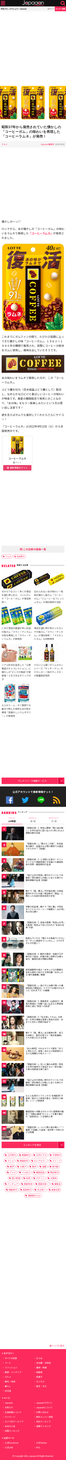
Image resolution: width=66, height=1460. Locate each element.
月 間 (54, 820)
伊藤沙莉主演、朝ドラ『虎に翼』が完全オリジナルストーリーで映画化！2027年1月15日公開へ (45, 909)
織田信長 (40, 1172)
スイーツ (56, 1160)
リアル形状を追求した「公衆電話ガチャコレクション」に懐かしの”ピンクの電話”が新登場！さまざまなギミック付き (16, 672)
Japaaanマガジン (44, 1402)
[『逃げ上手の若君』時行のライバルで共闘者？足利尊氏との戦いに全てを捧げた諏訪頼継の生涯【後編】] (13, 1086)
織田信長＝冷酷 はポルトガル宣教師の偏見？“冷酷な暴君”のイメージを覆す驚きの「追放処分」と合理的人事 (45, 1114)
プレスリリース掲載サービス (32, 780)
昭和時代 (21, 556)
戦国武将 (24, 1160)
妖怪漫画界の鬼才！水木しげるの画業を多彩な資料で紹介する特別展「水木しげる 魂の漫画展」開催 (44, 972)
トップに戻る (57, 1345)
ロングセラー (40, 1160)
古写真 (8, 1390)
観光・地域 (10, 1381)
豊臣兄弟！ (43, 1183)
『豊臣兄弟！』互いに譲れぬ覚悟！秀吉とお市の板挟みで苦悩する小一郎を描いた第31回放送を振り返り (44, 1067)
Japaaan (33, 3)
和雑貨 (39, 1372)
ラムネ (8, 556)
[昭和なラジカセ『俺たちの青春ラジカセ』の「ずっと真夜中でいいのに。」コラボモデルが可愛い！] (13, 944)
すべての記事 (11, 1358)
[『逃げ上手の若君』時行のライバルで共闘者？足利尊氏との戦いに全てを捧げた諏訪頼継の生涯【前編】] (13, 881)
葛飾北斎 (55, 1189)
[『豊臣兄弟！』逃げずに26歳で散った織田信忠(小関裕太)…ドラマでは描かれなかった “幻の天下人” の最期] (13, 991)
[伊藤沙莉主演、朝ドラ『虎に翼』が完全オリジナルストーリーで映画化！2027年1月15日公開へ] (13, 912)
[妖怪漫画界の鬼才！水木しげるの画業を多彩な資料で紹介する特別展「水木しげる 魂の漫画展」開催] (13, 975)
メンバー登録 (60, 9)
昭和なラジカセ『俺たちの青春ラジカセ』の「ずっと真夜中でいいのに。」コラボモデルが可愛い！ (45, 941)
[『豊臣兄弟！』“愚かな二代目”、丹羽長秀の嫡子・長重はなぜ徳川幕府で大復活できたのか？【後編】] (13, 849)
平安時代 (56, 1154)
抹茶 (28, 1178)
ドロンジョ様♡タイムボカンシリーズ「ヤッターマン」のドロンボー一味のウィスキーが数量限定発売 (48, 670)
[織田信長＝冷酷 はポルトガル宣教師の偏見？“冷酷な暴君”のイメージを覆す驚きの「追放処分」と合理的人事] (13, 1117)
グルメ (4, 144)
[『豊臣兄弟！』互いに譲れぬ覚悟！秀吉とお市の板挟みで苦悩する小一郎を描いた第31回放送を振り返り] (13, 1070)
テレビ (13, 1172)
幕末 (34, 1166)
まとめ (39, 1358)
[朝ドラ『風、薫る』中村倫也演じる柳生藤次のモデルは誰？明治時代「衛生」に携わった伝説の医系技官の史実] (13, 897)
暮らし (8, 1386)
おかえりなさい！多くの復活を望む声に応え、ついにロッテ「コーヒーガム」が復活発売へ (16, 597)
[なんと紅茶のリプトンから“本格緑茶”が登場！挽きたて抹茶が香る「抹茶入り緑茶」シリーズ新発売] (13, 1101)
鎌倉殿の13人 (34, 1195)
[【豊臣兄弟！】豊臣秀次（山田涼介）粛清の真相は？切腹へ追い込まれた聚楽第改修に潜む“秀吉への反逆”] (13, 1007)
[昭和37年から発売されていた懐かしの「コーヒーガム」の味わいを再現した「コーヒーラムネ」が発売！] (33, 103)
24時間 (12, 820)
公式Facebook (9, 800)
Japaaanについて (44, 1407)
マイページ (10, 1416)
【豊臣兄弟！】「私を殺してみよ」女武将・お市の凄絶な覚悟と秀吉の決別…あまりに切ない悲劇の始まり (44, 1019)
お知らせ (9, 1407)
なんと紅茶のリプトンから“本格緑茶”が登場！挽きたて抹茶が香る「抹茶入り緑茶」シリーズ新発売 (44, 1098)
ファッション (11, 1367)
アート (8, 1362)
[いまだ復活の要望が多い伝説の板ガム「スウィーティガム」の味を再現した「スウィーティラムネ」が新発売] (17, 616)
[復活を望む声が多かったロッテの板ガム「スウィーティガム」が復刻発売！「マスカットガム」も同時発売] (49, 616)
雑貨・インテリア (13, 1372)
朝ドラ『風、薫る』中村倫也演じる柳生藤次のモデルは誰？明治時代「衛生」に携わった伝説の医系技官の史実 (44, 893)
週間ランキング (43, 1426)
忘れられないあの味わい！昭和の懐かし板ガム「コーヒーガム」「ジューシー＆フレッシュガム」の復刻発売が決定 (49, 597)
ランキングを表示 (32, 1145)
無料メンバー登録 (44, 1416)
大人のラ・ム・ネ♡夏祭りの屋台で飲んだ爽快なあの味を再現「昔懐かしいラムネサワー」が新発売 (16, 710)
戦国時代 (26, 1154)
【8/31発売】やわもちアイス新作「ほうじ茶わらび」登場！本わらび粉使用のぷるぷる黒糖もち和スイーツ (44, 1051)
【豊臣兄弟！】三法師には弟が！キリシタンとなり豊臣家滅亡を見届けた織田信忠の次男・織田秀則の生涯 (44, 862)
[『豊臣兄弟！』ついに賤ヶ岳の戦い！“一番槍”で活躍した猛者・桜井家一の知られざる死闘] (13, 1133)
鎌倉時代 (13, 1189)
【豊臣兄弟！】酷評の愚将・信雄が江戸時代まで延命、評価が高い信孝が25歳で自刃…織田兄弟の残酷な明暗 (44, 956)
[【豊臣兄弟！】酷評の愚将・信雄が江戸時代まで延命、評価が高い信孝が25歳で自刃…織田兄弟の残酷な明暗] (13, 960)
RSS (56, 800)
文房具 (53, 1178)
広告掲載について (13, 1412)
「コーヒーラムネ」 (41, 233)
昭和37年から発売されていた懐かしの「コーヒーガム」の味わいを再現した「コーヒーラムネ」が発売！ (31, 131)
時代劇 (55, 1166)
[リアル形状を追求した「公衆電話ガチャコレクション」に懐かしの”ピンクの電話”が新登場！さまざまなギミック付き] (17, 653)
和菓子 (39, 1376)
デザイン (40, 1178)
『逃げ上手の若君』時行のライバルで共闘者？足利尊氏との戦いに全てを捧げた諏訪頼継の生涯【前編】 (44, 878)
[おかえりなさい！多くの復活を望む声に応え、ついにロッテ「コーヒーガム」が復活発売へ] (17, 579)
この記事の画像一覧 (34, 549)
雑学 (12, 1166)
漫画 (44, 1166)
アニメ (11, 1160)
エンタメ (40, 1381)
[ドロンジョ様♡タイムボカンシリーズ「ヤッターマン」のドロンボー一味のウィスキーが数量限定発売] (49, 653)
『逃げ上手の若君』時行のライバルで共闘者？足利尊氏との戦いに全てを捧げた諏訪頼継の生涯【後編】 (44, 1082)
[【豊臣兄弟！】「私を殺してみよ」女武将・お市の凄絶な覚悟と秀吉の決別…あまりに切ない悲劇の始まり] (13, 1023)
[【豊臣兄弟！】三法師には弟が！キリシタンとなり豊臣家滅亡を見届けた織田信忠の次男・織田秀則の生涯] (13, 865)
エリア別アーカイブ (14, 1421)
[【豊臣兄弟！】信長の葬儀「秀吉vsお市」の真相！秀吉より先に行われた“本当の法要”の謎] (13, 928)
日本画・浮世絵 (43, 1362)
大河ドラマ (41, 1154)
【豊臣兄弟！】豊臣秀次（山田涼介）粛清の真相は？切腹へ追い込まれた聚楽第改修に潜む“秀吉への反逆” (44, 1004)
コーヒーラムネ (17, 458)
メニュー (3, 3)
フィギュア (13, 1183)
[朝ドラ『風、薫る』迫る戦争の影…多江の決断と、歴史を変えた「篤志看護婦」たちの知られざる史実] (13, 1038)
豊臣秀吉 (28, 1183)
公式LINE (41, 800)
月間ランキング (12, 1430)
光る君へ (41, 1189)
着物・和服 (41, 1367)
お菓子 (23, 1166)
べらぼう (26, 1172)
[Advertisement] (33, 47)
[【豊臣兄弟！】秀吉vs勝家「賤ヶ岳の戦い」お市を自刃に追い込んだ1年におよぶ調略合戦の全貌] (13, 834)
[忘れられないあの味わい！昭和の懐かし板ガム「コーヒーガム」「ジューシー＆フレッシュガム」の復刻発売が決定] (49, 579)
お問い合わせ (42, 1412)
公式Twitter (25, 800)
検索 (63, 3)
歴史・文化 (41, 1386)
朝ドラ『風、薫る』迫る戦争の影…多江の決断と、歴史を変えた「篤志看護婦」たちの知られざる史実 (44, 1035)
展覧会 (57, 1183)
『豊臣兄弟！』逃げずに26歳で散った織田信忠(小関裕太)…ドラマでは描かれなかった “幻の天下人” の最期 (45, 988)
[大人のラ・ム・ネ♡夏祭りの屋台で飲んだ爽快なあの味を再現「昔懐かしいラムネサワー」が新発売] (17, 693)
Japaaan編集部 (47, 144)
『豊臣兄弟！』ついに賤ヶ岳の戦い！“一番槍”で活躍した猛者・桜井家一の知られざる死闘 (45, 1130)
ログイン (51, 9)
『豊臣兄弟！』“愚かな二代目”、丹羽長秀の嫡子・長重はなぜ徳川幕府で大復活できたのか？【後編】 (44, 846)
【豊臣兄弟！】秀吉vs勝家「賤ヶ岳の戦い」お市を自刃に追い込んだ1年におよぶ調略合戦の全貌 (45, 830)
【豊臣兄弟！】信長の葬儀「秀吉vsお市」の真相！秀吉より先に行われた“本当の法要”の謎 (45, 925)
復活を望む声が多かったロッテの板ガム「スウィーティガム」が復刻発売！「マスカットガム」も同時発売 (48, 633)
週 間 (33, 820)
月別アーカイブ (43, 1421)
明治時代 (54, 1172)
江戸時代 (12, 1154)
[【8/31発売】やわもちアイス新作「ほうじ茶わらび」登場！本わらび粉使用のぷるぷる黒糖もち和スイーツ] (13, 1054)
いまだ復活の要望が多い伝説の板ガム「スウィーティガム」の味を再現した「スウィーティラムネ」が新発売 (17, 633)
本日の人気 (10, 1426)
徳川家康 (16, 1178)
